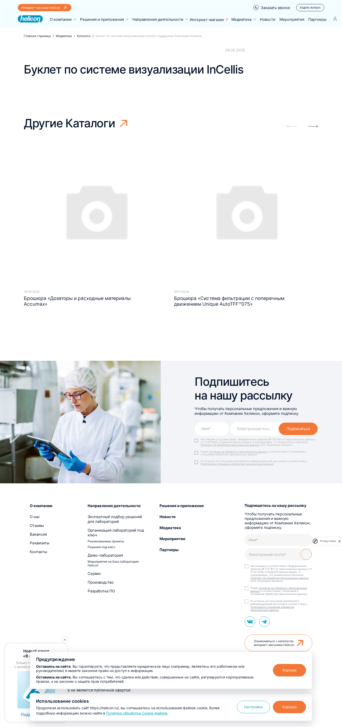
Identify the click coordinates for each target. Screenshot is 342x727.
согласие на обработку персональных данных (238, 451)
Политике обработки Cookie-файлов (136, 713)
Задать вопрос (310, 7)
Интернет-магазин (207, 19)
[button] (313, 126)
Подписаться (298, 428)
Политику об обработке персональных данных (230, 444)
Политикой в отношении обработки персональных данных (237, 463)
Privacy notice (328, 541)
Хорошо (289, 670)
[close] (339, 541)
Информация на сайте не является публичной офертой (80, 690)
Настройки (253, 707)
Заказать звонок (275, 7)
